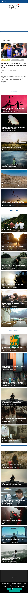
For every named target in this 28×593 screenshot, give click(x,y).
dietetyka (10, 74)
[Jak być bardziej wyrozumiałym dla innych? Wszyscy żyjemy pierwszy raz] (14, 223)
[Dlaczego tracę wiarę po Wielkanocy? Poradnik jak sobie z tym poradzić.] (14, 299)
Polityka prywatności (14, 590)
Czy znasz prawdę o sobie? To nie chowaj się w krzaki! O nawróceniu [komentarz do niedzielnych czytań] (13, 202)
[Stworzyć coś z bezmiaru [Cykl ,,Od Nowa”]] (14, 141)
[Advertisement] (14, 21)
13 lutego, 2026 (6, 111)
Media (12, 59)
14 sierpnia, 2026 (6, 350)
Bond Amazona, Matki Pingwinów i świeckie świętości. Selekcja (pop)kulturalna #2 (11, 439)
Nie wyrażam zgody (16, 588)
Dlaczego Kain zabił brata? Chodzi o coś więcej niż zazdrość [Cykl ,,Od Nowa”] (13, 109)
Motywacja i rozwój (19, 59)
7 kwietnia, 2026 (6, 325)
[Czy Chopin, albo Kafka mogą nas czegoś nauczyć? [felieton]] (14, 535)
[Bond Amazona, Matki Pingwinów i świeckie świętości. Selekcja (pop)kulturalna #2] (14, 434)
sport (17, 74)
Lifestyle (8, 59)
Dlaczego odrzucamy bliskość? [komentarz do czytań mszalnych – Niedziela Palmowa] (13, 165)
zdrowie (25, 74)
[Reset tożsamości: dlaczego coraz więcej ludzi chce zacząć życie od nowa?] (14, 261)
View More (5, 83)
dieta (7, 74)
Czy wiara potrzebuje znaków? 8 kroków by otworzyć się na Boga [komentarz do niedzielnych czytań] (13, 184)
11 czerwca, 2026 (6, 230)
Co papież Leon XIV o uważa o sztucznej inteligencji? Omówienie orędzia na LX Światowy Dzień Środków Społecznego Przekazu (13, 502)
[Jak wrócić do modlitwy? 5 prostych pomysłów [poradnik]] (14, 280)
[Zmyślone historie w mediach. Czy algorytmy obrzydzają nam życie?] (14, 516)
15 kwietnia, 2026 (6, 306)
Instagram (14, 74)
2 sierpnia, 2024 (5, 70)
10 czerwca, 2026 (6, 249)
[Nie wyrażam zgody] (26, 587)
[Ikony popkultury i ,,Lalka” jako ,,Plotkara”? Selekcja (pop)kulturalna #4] (14, 362)
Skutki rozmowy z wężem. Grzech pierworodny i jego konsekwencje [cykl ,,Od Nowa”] (13, 128)
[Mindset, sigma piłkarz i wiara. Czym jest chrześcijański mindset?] (14, 554)
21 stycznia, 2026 (6, 149)
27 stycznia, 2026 (6, 504)
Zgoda (8, 588)
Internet (3, 59)
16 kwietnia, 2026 (6, 287)
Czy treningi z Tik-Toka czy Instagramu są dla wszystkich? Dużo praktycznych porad (13, 66)
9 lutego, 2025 (5, 205)
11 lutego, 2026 (6, 385)
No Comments (13, 70)
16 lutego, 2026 (6, 369)
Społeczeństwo (5, 61)
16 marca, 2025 (6, 186)
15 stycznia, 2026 (6, 523)
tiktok (20, 74)
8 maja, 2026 (5, 268)
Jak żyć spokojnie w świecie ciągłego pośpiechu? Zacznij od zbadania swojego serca (13, 247)
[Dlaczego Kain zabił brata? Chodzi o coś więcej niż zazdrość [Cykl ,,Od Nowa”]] (14, 104)
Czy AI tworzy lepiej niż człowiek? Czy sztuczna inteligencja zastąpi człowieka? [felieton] (12, 401)
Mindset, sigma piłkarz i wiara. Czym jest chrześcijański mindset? (11, 559)
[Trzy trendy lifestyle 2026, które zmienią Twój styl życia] (14, 460)
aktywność (3, 74)
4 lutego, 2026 (5, 130)
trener (22, 74)
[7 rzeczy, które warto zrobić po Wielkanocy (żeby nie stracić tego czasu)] (14, 317)
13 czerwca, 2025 (6, 561)
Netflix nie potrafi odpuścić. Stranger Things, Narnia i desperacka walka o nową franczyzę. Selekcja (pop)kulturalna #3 (14, 420)
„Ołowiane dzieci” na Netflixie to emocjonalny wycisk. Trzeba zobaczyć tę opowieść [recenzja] (12, 383)
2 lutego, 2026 (5, 441)
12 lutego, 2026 (6, 467)
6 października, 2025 (6, 542)
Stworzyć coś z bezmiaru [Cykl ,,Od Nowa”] (11, 147)
